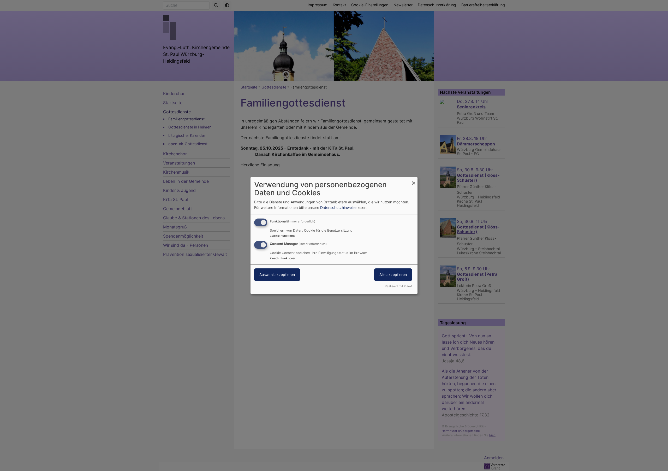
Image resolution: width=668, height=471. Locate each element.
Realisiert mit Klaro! (398, 286)
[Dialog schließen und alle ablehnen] (414, 180)
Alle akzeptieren (393, 274)
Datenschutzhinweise (338, 207)
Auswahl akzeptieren (277, 274)
